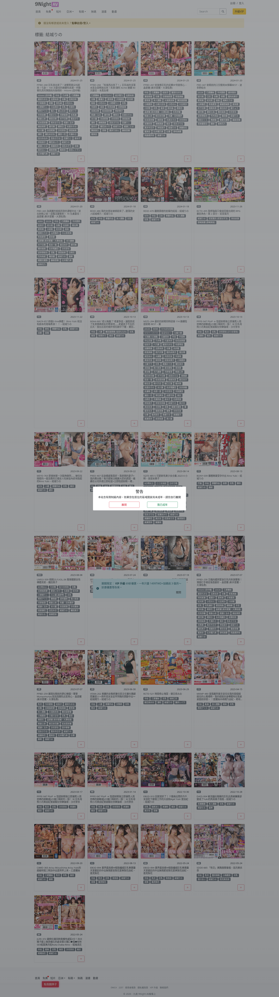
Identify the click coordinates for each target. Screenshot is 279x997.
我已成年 (162, 504)
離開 (124, 504)
